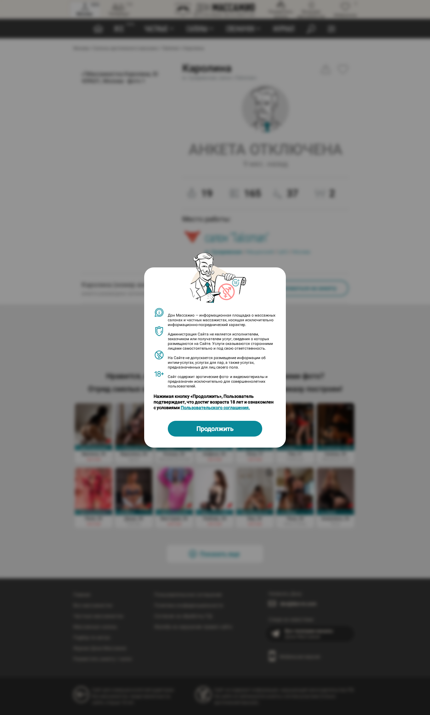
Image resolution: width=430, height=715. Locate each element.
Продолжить (215, 428)
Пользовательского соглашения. (215, 407)
